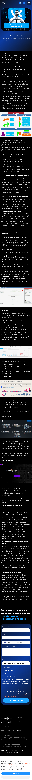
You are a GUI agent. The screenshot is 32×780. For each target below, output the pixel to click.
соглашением (26, 763)
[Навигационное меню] (29, 2)
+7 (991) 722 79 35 (7, 726)
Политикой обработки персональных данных (14, 764)
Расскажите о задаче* (9, 646)
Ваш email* (5, 634)
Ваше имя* (5, 627)
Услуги (19, 717)
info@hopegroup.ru (8, 730)
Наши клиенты (22, 726)
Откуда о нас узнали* (8, 660)
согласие (10, 688)
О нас (19, 721)
